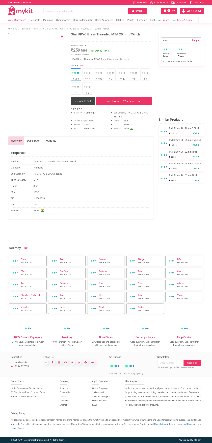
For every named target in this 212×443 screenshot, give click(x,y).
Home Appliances (104, 20)
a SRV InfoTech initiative (19, 2)
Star (82, 65)
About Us (64, 388)
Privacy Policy (17, 428)
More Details (121, 59)
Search (139, 10)
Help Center (141, 2)
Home (13, 28)
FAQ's (94, 404)
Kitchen (120, 20)
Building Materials (82, 20)
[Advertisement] (81, 232)
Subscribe (192, 362)
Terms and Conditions (186, 423)
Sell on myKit (98, 392)
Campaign (64, 400)
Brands (165, 20)
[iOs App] (201, 20)
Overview (16, 140)
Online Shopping (99, 388)
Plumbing (48, 20)
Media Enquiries (99, 400)
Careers (63, 396)
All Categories (19, 20)
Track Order (198, 2)
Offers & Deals (184, 20)
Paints (130, 20)
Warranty (51, 140)
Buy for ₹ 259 (126, 101)
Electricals (34, 20)
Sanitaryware (63, 20)
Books (153, 20)
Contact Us (65, 392)
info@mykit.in (21, 361)
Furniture (142, 20)
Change (195, 40)
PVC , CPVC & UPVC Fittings (48, 28)
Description (33, 140)
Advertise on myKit (101, 396)
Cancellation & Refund (164, 423)
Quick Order (181, 2)
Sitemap (63, 404)
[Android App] (196, 20)
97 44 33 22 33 (161, 2)
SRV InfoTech (195, 440)
